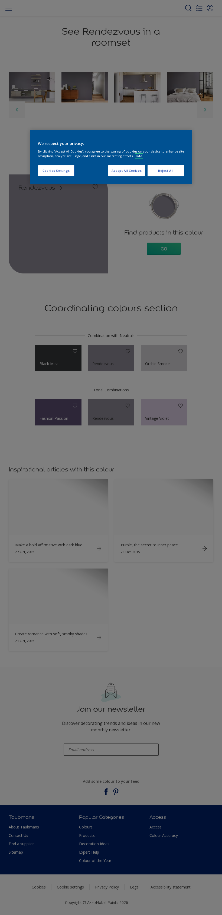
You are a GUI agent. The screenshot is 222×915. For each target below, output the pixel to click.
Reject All (166, 171)
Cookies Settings (56, 171)
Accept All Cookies (127, 171)
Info (139, 156)
